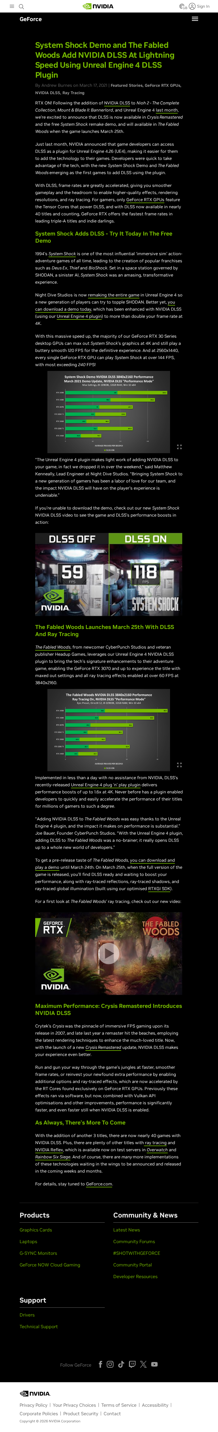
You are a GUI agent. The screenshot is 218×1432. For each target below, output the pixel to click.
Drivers (27, 1315)
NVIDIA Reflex (49, 1149)
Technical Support (39, 1326)
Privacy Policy (33, 1405)
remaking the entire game (113, 295)
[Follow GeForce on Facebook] (100, 1364)
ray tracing (156, 1142)
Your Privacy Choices (74, 1405)
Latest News (126, 1230)
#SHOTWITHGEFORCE (136, 1253)
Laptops (28, 1241)
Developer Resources (135, 1276)
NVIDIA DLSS (47, 92)
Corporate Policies (39, 1413)
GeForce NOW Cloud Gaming (50, 1265)
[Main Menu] (12, 7)
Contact (112, 1413)
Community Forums (134, 1241)
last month (167, 110)
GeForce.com (99, 1184)
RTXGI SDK (159, 888)
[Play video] (108, 574)
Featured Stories (126, 85)
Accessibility (155, 1405)
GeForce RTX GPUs (162, 85)
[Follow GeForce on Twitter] (143, 1364)
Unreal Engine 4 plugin (79, 316)
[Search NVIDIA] (21, 5)
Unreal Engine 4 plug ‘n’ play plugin (106, 784)
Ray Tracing (73, 92)
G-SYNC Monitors (38, 1253)
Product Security (80, 1413)
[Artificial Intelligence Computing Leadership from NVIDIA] (98, 6)
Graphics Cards (36, 1230)
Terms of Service (119, 1405)
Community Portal (132, 1265)
